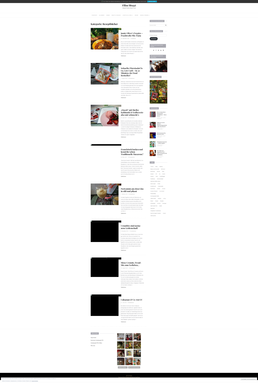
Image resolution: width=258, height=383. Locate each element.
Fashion (152, 176)
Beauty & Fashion (116, 15)
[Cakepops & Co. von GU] (104, 305)
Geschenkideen (160, 178)
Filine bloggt (129, 5)
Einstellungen (152, 1)
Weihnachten (153, 215)
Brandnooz (152, 171)
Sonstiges (164, 203)
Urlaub (164, 213)
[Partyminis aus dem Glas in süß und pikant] (106, 194)
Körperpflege (153, 193)
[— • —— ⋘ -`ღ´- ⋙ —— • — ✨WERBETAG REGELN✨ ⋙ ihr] (121, 337)
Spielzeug (152, 208)
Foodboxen (152, 178)
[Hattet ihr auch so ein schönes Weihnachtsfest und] (129, 345)
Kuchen (163, 188)
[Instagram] (163, 50)
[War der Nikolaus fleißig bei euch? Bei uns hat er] (129, 353)
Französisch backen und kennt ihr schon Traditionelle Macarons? (132, 152)
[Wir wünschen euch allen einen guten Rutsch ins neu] (121, 345)
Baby (156, 166)
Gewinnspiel (152, 183)
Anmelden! (153, 38)
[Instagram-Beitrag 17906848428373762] (129, 337)
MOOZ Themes (126, 377)
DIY (156, 173)
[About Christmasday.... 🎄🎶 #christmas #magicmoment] (137, 345)
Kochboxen (152, 188)
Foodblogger (162, 176)
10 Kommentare (131, 117)
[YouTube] (161, 50)
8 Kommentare (132, 194)
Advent (151, 166)
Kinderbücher (153, 186)
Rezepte (161, 200)
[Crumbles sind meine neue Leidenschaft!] (106, 231)
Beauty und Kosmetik (154, 169)
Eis (159, 173)
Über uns (93, 345)
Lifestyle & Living (127, 15)
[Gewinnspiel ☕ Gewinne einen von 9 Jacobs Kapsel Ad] (129, 361)
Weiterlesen (123, 55)
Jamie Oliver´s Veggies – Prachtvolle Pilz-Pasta (132, 34)
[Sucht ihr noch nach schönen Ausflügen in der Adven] (121, 361)
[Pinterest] (158, 50)
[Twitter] (153, 50)
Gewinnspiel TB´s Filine (96, 343)
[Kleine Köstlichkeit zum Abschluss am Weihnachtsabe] (121, 353)
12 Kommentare (132, 231)
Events (163, 173)
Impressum (93, 337)
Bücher (158, 171)
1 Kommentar (133, 38)
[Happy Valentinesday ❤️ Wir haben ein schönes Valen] (137, 337)
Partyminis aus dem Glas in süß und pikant (132, 190)
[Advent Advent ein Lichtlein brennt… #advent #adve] (137, 353)
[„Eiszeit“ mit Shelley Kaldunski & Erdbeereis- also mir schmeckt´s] (106, 115)
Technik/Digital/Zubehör (155, 213)
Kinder (108, 15)
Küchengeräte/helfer (154, 196)
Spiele (160, 205)
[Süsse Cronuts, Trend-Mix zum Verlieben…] (99, 267)
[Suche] (165, 25)
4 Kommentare (132, 268)
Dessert (152, 173)
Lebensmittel (153, 198)
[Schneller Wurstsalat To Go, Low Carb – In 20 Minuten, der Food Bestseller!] (106, 73)
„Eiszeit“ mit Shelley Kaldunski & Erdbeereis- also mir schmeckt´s (132, 112)
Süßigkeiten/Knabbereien (155, 210)
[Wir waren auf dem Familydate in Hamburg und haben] (137, 361)
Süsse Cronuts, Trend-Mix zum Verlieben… (131, 263)
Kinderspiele (160, 186)
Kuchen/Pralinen (153, 191)
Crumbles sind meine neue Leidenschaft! (130, 227)
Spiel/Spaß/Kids (153, 205)
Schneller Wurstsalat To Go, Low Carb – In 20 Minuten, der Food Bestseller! (132, 72)
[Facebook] (156, 50)
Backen (161, 166)
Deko (163, 171)
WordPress (137, 377)
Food (157, 176)
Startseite (94, 15)
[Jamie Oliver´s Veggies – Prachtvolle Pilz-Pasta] (106, 38)
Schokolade (152, 203)
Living (164, 198)
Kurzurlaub (162, 191)
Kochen (158, 188)
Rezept (156, 200)
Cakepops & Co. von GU (132, 299)
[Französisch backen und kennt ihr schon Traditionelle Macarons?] (94, 144)
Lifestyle (159, 198)
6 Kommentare (131, 78)
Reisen (136, 15)
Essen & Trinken (144, 15)
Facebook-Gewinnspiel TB (97, 340)
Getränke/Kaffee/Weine (155, 181)
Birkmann (163, 169)
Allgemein (101, 15)
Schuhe (158, 203)
